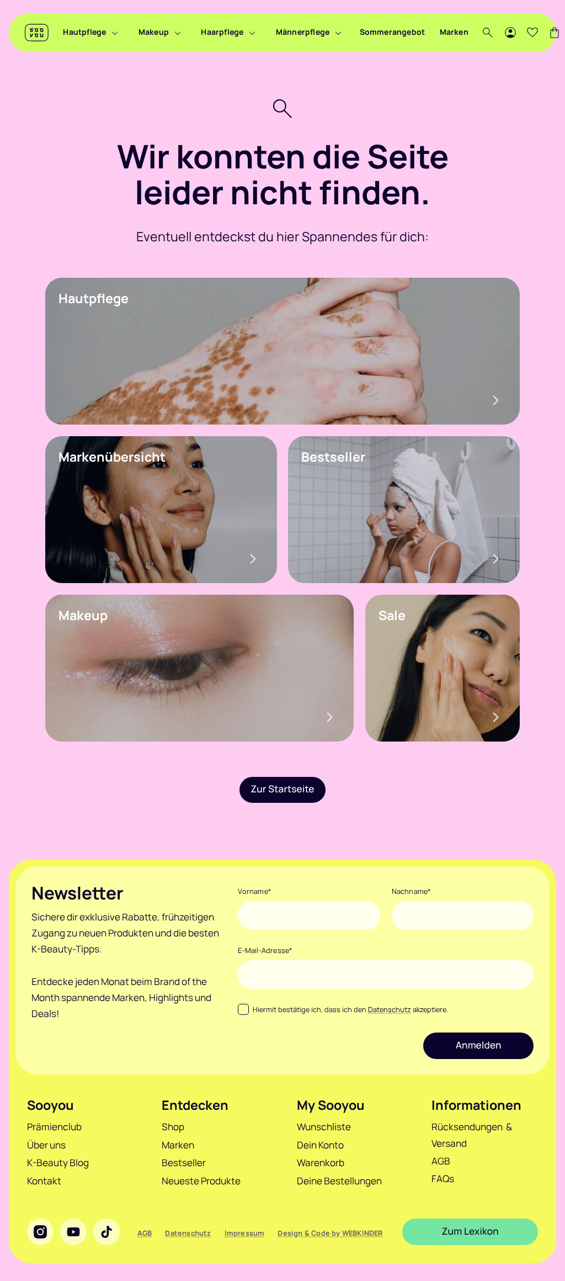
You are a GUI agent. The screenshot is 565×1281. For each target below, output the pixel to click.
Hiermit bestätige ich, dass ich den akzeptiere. (350, 1009)
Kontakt (44, 1180)
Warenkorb (320, 1162)
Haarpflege (222, 32)
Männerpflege (302, 32)
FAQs (442, 1178)
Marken (454, 32)
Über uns (46, 1145)
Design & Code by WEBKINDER (330, 1233)
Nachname (411, 891)
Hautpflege (84, 32)
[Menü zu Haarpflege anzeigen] (252, 32)
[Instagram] (40, 1232)
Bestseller (184, 1162)
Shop (173, 1126)
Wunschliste (324, 1126)
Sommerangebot (392, 32)
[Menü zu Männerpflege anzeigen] (338, 32)
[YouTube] (73, 1232)
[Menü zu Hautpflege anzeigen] (114, 32)
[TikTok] (106, 1232)
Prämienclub (54, 1126)
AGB (440, 1161)
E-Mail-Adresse (265, 950)
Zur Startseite (282, 789)
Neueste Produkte (201, 1180)
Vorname (254, 891)
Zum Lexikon (470, 1231)
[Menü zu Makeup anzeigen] (177, 32)
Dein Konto (320, 1145)
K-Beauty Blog (58, 1162)
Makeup (153, 32)
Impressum (245, 1233)
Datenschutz (389, 1009)
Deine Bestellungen (339, 1180)
